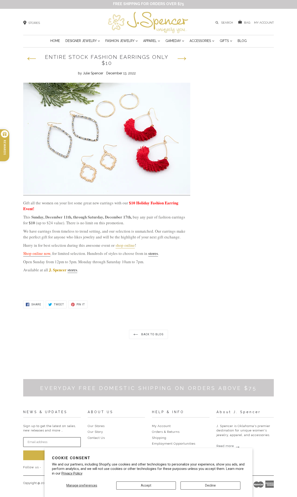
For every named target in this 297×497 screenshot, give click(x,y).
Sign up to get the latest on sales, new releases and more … (49, 428)
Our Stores (96, 426)
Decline (210, 485)
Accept (146, 485)
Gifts (226, 41)
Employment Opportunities (173, 443)
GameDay (174, 41)
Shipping (159, 438)
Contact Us (96, 438)
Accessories (202, 41)
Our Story (95, 432)
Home (55, 41)
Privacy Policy (71, 473)
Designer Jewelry (82, 41)
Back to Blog (151, 334)
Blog (242, 41)
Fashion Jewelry (121, 41)
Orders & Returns (166, 432)
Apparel (151, 41)
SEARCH (227, 22)
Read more (228, 446)
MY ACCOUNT (264, 22)
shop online (125, 245)
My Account (161, 426)
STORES (34, 23)
